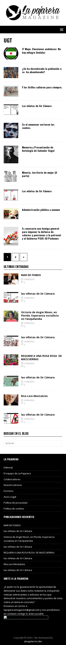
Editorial (8, 467)
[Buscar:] (33, 443)
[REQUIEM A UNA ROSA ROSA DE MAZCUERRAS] (11, 363)
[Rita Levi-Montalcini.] (11, 403)
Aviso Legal (10, 496)
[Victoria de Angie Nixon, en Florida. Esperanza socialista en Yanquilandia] (11, 319)
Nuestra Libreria (13, 485)
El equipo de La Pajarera (17, 473)
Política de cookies (14, 508)
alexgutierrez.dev (33, 641)
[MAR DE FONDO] (11, 282)
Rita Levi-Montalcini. (34, 396)
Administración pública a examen (41, 210)
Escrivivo (8, 491)
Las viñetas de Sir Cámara (37, 106)
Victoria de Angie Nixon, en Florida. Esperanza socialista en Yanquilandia (40, 315)
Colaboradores (12, 479)
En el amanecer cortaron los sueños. (38, 126)
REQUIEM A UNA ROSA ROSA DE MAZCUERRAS (41, 357)
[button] (61, 29)
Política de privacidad (15, 502)
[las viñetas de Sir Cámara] (11, 301)
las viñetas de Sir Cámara (38, 293)
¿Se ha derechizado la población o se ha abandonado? (42, 70)
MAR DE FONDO (31, 275)
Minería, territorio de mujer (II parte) (39, 174)
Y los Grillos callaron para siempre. (42, 87)
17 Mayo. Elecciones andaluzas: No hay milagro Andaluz (41, 50)
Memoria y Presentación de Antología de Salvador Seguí (38, 148)
